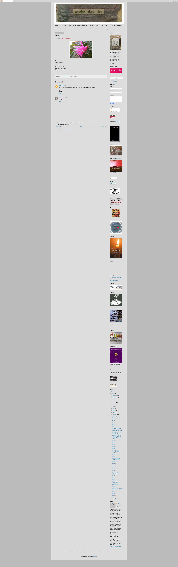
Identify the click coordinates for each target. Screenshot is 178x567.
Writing (106, 28)
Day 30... (114, 422)
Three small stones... (117, 428)
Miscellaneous (89, 28)
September (115, 400)
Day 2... (114, 493)
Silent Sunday (115, 468)
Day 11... (114, 470)
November (115, 397)
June (114, 406)
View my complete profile (115, 546)
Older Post (104, 126)
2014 (112, 393)
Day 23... (114, 442)
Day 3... (114, 491)
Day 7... (114, 479)
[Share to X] (73, 76)
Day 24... (114, 440)
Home (56, 28)
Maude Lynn (61, 97)
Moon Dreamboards (79, 28)
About (61, 28)
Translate (115, 81)
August (114, 402)
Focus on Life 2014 (69, 28)
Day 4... (114, 486)
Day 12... (114, 467)
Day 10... (114, 475)
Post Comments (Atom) (66, 129)
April (114, 410)
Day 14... (114, 463)
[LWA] (115, 193)
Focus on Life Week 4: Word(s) (116, 433)
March (114, 412)
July (114, 404)
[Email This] (70, 76)
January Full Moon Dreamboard (116, 459)
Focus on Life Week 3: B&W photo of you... (116, 451)
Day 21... (114, 446)
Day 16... (114, 456)
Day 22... (114, 444)
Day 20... (114, 448)
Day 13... (114, 465)
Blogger (95, 556)
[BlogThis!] (72, 76)
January (114, 416)
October (114, 399)
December (115, 395)
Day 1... (114, 495)
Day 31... (114, 420)
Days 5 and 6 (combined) (115, 482)
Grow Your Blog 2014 (117, 430)
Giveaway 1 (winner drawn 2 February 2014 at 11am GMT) (116, 437)
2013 (112, 498)
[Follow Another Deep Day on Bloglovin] (115, 121)
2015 (112, 391)
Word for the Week (98, 28)
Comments (114, 111)
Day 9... (114, 477)
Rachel (60, 85)
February (115, 414)
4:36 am (66, 97)
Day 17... (114, 454)
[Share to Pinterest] (76, 76)
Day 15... (114, 461)
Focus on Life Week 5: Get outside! (116, 418)
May (114, 408)
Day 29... (114, 424)
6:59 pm (64, 85)
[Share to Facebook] (74, 76)
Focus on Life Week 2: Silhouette (116, 473)
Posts (113, 108)
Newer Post (58, 126)
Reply (60, 93)
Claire (118, 503)
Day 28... (114, 426)
